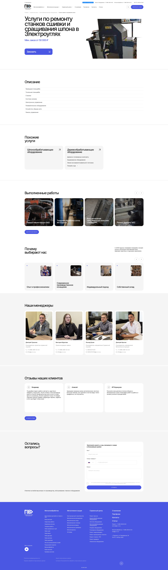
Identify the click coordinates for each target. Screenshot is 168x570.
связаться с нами (137, 7)
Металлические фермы (73, 525)
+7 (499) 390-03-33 (33, 350)
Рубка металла (48, 549)
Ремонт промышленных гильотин (98, 534)
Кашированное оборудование (76, 160)
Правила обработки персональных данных (34, 560)
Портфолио (86, 7)
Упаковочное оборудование (97, 541)
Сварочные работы (49, 521)
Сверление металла (50, 524)
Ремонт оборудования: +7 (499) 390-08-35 (104, 2)
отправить (114, 487)
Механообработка (49, 547)
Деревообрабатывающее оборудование (80, 150)
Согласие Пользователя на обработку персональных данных (71, 560)
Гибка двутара (48, 535)
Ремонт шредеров (94, 539)
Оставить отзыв (30, 418)
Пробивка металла (49, 551)
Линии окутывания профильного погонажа (80, 163)
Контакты (94, 7)
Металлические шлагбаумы (74, 527)
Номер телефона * (91, 458)
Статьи (101, 7)
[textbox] (88, 462)
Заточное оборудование (96, 521)
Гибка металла (48, 538)
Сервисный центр (66, 7)
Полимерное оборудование (96, 530)
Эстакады (69, 532)
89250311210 (91, 350)
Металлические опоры (73, 520)
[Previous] (136, 193)
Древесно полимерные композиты (78, 157)
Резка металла (48, 519)
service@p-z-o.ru (116, 526)
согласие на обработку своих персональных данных (102, 482)
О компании (78, 7)
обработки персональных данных (120, 483)
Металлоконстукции (74, 511)
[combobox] (91, 462)
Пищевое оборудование (96, 527)
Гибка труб (47, 531)
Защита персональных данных (63, 558)
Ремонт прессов (94, 516)
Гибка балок (48, 533)
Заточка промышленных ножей (52, 542)
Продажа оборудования (88, 2)
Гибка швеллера (49, 540)
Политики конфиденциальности (129, 482)
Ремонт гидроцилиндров (96, 532)
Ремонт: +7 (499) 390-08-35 (119, 524)
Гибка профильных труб (51, 528)
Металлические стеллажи (73, 523)
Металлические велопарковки (74, 518)
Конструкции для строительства (75, 516)
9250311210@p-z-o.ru (94, 352)
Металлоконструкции (52, 7)
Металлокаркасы (71, 529)
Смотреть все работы (31, 231)
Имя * (88, 450)
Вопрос (88, 467)
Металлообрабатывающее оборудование (96, 524)
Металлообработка (39, 7)
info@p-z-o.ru (31, 352)
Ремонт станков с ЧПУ (95, 537)
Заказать (31, 51)
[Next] (141, 193)
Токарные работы (49, 526)
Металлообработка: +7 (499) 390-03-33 (122, 2)
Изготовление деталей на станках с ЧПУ (54, 516)
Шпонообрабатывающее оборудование (40, 150)
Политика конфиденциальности (32, 558)
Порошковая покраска (50, 545)
